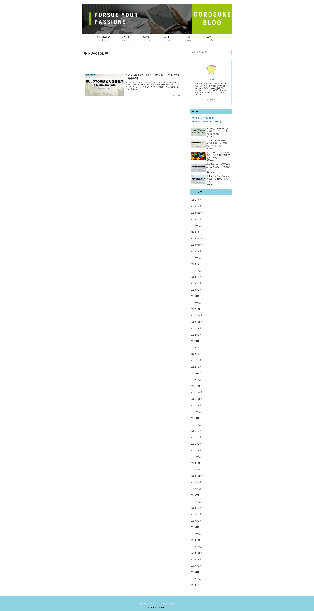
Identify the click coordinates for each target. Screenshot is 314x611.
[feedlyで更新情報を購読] (211, 99)
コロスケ (211, 79)
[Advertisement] (133, 63)
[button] (229, 52)
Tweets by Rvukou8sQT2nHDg (205, 122)
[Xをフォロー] (207, 99)
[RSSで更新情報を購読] (214, 99)
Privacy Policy (167, 603)
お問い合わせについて (150, 603)
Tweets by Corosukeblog (202, 118)
